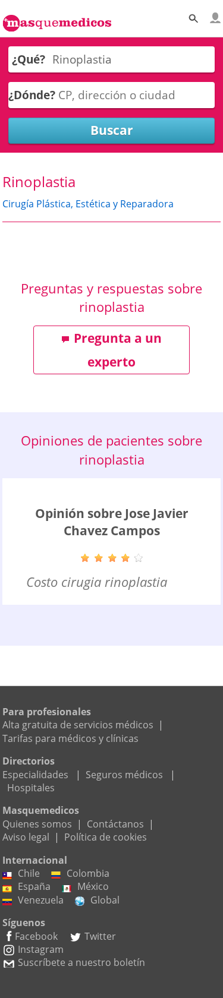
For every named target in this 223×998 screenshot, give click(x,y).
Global (105, 900)
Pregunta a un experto (118, 350)
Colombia (88, 873)
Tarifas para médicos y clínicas (70, 738)
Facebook (36, 936)
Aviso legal (25, 837)
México (93, 886)
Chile (29, 873)
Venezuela (41, 900)
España (34, 886)
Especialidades (35, 774)
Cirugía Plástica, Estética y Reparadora (88, 203)
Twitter (100, 936)
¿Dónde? (31, 95)
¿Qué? (28, 59)
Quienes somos (37, 823)
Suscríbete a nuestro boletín (81, 962)
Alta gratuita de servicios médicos (77, 724)
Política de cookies (105, 837)
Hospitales (31, 787)
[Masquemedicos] (57, 16)
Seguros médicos (124, 774)
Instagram (41, 949)
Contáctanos (115, 823)
